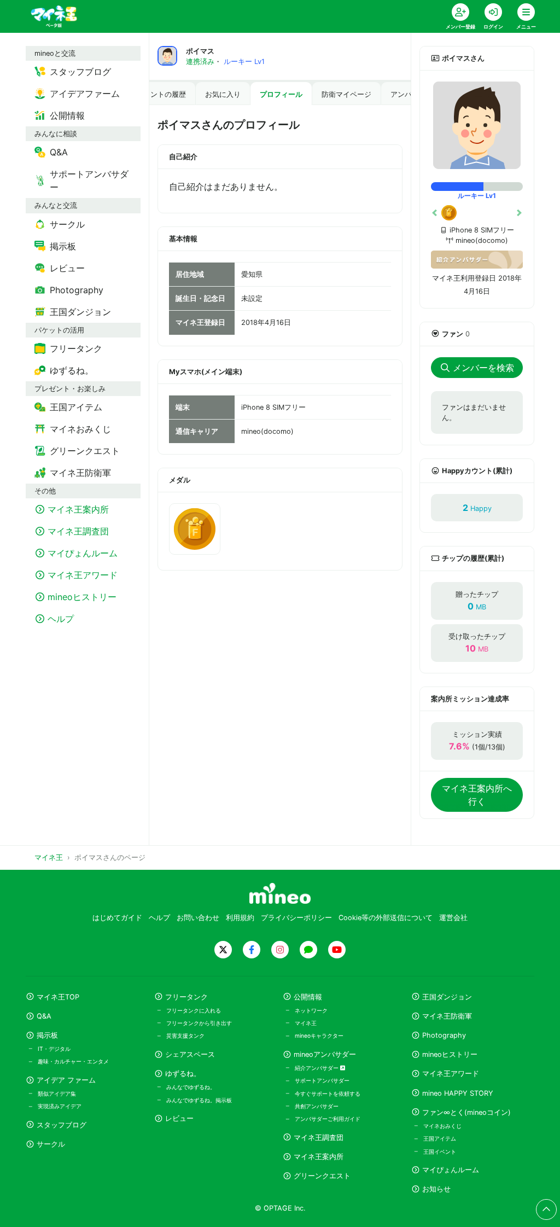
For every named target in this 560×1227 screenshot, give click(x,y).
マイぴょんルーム (450, 1170)
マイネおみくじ (442, 1126)
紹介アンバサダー (317, 1068)
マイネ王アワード (450, 1073)
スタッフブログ (61, 1125)
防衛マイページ (346, 94)
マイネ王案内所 (318, 1157)
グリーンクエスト (322, 1176)
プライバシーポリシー (296, 918)
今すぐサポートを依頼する (327, 1093)
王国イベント (439, 1151)
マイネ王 (306, 1023)
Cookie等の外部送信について (386, 918)
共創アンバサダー (317, 1106)
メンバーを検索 (483, 367)
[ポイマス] (477, 125)
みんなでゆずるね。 (190, 1087)
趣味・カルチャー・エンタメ (73, 1061)
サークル (51, 1144)
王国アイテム (439, 1138)
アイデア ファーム (66, 1080)
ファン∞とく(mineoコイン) (466, 1112)
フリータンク (186, 997)
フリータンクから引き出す (199, 1023)
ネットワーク (311, 1010)
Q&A (44, 1016)
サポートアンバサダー (322, 1080)
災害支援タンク (185, 1035)
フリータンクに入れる (193, 1010)
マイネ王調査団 (318, 1137)
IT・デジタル (54, 1048)
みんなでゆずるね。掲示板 (199, 1100)
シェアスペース (190, 1054)
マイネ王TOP (58, 997)
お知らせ (436, 1189)
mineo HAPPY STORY (457, 1093)
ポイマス (200, 51)
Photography (444, 1035)
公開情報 (308, 997)
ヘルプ (159, 918)
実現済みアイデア (59, 1106)
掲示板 (47, 1035)
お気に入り (223, 94)
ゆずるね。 (183, 1073)
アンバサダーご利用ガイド (327, 1118)
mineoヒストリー (449, 1054)
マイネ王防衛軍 (447, 1016)
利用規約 (240, 918)
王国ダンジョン (447, 997)
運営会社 (453, 918)
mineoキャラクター (319, 1035)
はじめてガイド (117, 918)
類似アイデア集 (57, 1093)
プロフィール (281, 94)
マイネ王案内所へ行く (477, 795)
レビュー (179, 1118)
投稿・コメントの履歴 (150, 94)
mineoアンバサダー (325, 1054)
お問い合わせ (198, 918)
